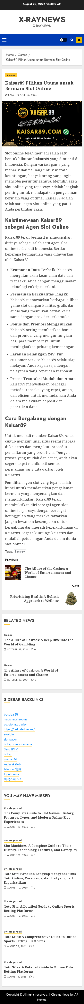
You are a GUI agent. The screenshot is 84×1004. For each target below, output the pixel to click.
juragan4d (10, 759)
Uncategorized (13, 808)
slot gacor (10, 739)
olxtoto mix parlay (15, 724)
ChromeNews (60, 994)
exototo (9, 734)
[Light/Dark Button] (63, 40)
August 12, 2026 (17, 887)
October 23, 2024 (18, 680)
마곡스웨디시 (13, 779)
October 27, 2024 (17, 649)
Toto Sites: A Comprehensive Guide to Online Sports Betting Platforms (40, 939)
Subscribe (79, 40)
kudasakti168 (12, 764)
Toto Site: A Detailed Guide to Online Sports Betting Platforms (39, 908)
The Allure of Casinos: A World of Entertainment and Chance (31, 672)
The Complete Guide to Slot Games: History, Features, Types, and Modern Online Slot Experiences (39, 817)
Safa (11, 95)
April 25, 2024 (28, 95)
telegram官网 (12, 769)
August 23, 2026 (17, 827)
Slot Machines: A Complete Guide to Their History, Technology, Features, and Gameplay (40, 848)
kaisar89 (16, 446)
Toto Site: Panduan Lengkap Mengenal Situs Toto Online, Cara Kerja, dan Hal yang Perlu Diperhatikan (40, 878)
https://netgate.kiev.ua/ (19, 729)
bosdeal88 (11, 714)
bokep (8, 754)
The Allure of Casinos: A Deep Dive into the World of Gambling (38, 642)
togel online (11, 774)
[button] (4, 40)
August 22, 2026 (17, 855)
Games (11, 75)
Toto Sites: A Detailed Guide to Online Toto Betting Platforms (38, 969)
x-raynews (42, 19)
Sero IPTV (11, 749)
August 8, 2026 (17, 946)
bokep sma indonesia (18, 744)
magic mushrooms (15, 719)
